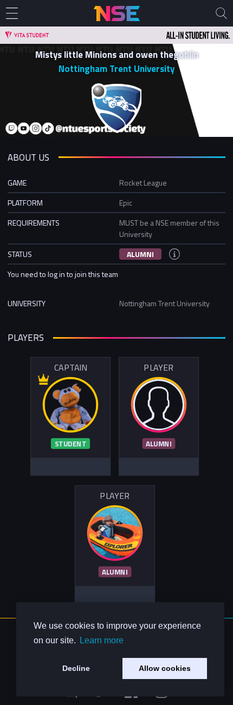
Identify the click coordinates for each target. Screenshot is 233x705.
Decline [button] (76, 668)
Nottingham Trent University (116, 69)
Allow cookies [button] (165, 668)
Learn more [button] (102, 640)
